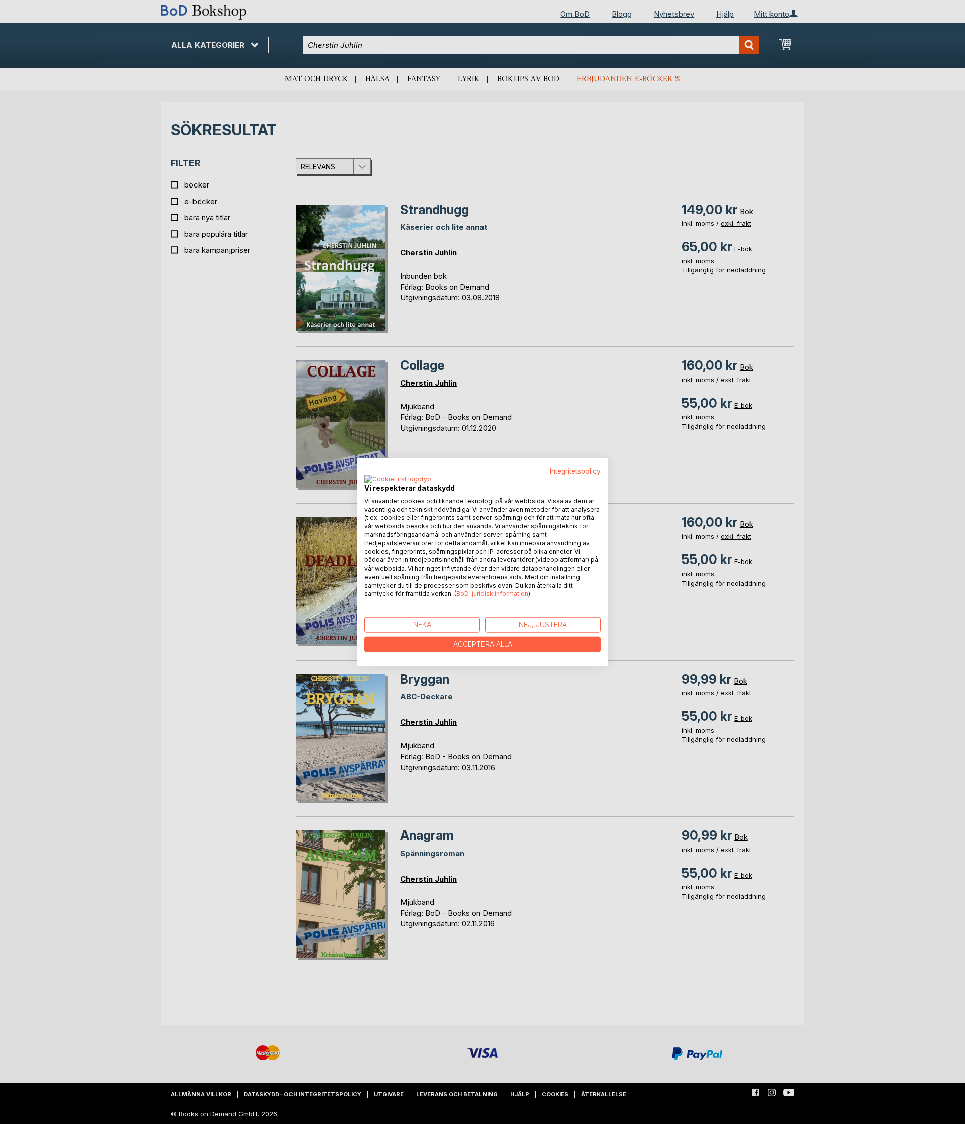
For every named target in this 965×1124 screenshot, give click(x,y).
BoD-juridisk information (492, 593)
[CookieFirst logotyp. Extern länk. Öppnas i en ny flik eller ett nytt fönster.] (397, 479)
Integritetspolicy (575, 471)
